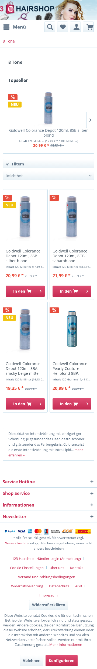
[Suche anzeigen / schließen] (49, 27)
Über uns (57, 567)
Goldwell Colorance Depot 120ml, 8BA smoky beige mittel (23, 368)
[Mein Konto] (75, 27)
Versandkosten (16, 543)
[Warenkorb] (88, 27)
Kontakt (76, 567)
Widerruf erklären (48, 604)
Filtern (17, 164)
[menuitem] (14, 27)
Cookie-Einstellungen (27, 567)
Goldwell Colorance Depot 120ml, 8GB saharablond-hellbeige (70, 256)
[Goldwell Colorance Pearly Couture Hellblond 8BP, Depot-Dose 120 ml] (72, 329)
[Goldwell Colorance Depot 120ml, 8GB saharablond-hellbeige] (72, 216)
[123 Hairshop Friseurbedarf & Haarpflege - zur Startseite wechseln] (21, 10)
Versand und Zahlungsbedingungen (46, 576)
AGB (78, 586)
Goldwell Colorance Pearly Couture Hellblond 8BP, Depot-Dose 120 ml (70, 368)
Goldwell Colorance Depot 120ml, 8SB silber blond (48, 132)
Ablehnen (31, 660)
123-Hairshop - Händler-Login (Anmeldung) (46, 558)
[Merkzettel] (62, 27)
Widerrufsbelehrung (27, 586)
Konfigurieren (61, 660)
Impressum (48, 595)
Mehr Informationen (65, 644)
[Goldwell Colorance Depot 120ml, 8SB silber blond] (48, 108)
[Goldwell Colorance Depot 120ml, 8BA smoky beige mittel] (25, 329)
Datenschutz (59, 586)
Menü (19, 27)
